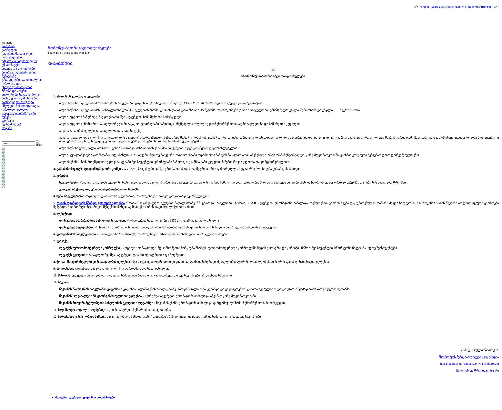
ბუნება (6, 117)
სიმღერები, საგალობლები (21, 94)
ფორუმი (8, 120)
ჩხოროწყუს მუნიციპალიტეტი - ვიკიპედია (469, 357)
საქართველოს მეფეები (19, 72)
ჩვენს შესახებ (11, 124)
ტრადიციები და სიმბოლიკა (22, 79)
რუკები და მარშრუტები (19, 113)
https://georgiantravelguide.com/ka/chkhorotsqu (469, 363)
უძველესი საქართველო (19, 61)
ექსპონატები (11, 64)
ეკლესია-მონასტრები (17, 53)
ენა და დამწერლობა (17, 87)
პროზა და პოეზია (14, 91)
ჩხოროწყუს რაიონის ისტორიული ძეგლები (79, 48)
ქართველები (11, 83)
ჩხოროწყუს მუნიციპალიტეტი (477, 370)
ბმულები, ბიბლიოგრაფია (21, 105)
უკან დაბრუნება (60, 63)
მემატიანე (9, 76)
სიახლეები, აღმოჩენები (19, 98)
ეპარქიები (9, 50)
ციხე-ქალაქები (12, 57)
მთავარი (8, 46)
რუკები (7, 128)
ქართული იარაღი (15, 109)
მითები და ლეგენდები (18, 68)
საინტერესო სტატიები (18, 102)
